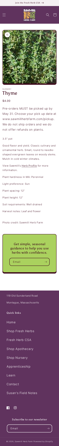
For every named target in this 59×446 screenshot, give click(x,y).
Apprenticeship (18, 366)
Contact (13, 384)
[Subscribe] (45, 262)
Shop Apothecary (20, 349)
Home (11, 322)
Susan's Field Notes (22, 393)
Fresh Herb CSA (19, 340)
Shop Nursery (17, 358)
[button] (4, 14)
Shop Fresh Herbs (20, 331)
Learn (11, 375)
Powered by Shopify (43, 441)
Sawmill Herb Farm (24, 441)
